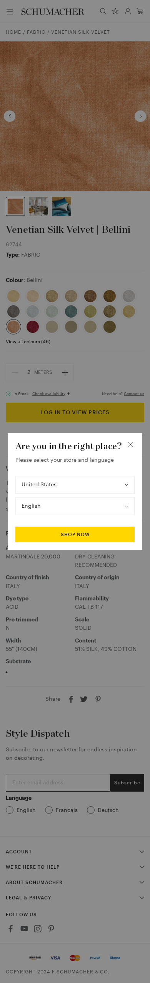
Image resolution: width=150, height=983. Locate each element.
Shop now (75, 534)
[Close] (131, 444)
